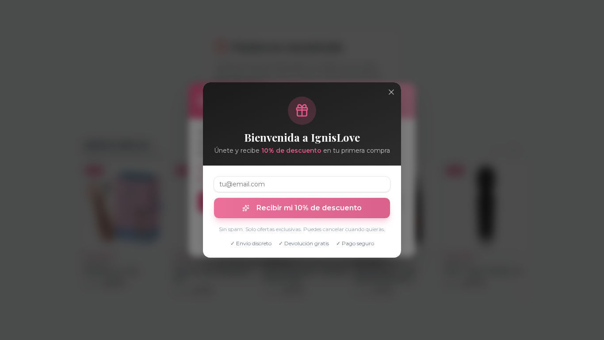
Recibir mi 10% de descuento (309, 208)
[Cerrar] (391, 92)
